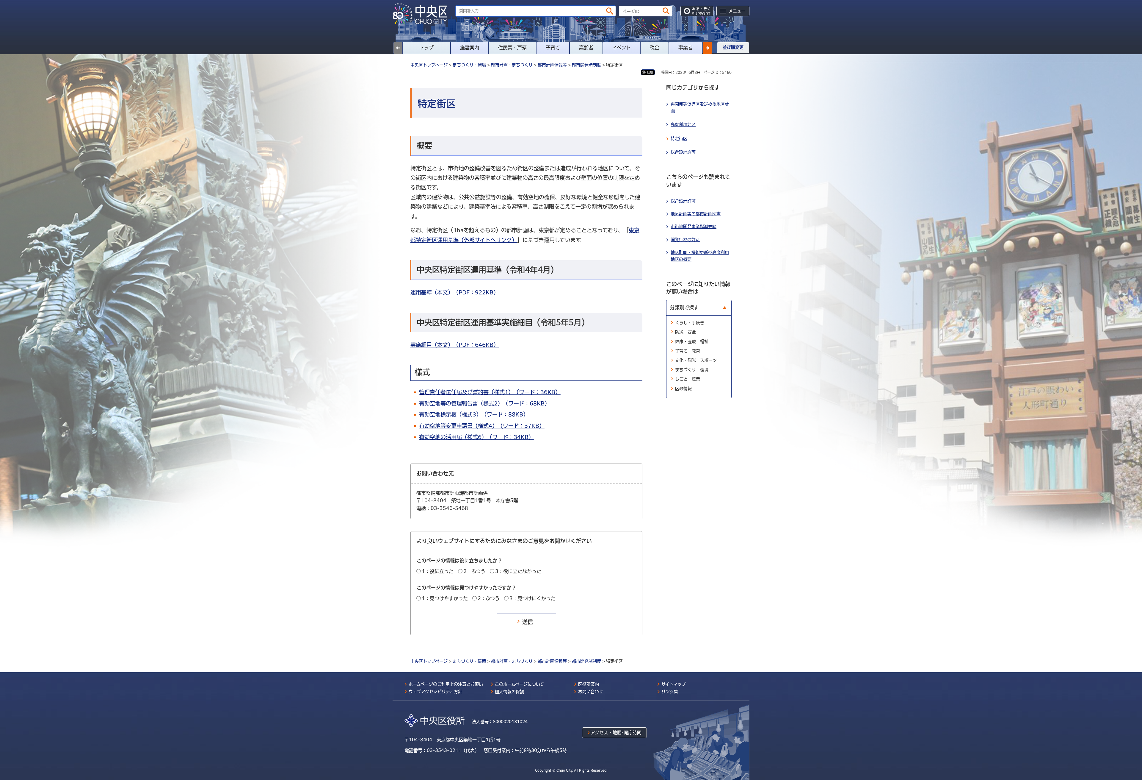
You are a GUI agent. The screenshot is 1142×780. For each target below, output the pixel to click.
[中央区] (422, 14)
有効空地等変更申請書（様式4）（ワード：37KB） (482, 425)
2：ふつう (474, 571)
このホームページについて (519, 684)
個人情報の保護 (509, 691)
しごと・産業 (687, 379)
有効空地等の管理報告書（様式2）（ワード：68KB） (484, 403)
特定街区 (679, 138)
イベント (621, 47)
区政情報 (683, 388)
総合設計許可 (683, 152)
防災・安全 (685, 332)
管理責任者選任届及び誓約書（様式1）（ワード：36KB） (490, 392)
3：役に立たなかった (518, 571)
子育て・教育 (687, 351)
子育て (553, 47)
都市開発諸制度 (586, 65)
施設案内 (469, 47)
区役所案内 (588, 684)
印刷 (650, 72)
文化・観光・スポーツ (696, 360)
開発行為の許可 (685, 240)
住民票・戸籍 (512, 47)
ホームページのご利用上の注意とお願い (446, 684)
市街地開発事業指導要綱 (693, 226)
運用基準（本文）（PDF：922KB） (454, 292)
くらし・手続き (689, 323)
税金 (654, 47)
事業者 (685, 47)
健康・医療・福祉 (691, 341)
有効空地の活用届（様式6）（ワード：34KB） (476, 437)
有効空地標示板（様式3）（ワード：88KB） (473, 414)
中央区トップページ (429, 65)
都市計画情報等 (552, 65)
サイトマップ (673, 684)
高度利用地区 (683, 124)
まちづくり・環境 (469, 65)
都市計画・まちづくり (512, 65)
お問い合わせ (590, 691)
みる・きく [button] (701, 11)
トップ (426, 47)
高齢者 (586, 47)
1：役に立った (438, 571)
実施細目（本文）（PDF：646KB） (454, 344)
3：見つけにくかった (532, 598)
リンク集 (669, 691)
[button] (707, 48)
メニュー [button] (737, 11)
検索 (609, 11)
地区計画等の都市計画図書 (696, 214)
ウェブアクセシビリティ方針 (435, 691)
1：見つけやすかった (445, 598)
